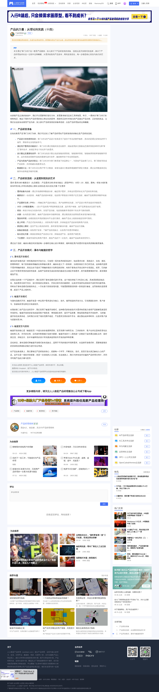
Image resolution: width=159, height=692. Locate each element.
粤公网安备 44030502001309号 (52, 686)
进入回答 (146, 586)
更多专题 (104, 575)
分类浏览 (51, 3)
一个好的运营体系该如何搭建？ (56, 598)
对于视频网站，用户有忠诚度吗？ (126, 609)
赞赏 (39, 380)
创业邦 (68, 679)
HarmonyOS (99, 3)
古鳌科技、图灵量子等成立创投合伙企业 (131, 496)
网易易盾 (54, 679)
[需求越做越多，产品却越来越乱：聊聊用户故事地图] (120, 548)
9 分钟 (105, 35)
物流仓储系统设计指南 (85, 628)
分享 (104, 411)
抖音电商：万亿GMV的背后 (75, 447)
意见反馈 (94, 666)
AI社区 (84, 3)
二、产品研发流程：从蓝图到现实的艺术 (130, 630)
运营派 (22, 683)
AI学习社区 (75, 679)
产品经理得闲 (19, 33)
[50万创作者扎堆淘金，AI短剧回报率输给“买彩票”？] (120, 515)
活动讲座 (62, 3)
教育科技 (42, 411)
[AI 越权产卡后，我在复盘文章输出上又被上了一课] (120, 532)
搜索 (111, 3)
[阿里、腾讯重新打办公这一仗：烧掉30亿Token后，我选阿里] (120, 556)
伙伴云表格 (46, 679)
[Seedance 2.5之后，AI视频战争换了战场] (120, 523)
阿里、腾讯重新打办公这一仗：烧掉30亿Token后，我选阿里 (138, 556)
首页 (33, 3)
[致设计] (80, 656)
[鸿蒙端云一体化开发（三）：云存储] (120, 540)
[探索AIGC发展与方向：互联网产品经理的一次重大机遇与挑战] (50, 472)
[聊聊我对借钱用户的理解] (50, 450)
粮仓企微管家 (29, 683)
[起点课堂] (79, 652)
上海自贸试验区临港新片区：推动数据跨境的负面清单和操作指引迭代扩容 (132, 477)
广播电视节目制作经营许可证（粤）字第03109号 (22, 688)
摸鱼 (90, 3)
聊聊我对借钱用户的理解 (23, 447)
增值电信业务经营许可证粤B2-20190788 (51, 688)
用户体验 (54, 411)
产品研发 (16, 411)
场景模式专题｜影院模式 (86, 558)
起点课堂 (16, 683)
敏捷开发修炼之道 (17, 628)
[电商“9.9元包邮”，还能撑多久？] (101, 472)
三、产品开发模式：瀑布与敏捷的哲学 (130, 634)
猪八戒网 (39, 679)
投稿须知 (86, 666)
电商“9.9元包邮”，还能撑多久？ (77, 469)
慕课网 (82, 679)
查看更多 (146, 472)
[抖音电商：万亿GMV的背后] (101, 450)
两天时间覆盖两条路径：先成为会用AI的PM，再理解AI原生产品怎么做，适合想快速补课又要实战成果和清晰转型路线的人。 (57, 40)
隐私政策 (78, 666)
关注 (29, 33)
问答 (69, 3)
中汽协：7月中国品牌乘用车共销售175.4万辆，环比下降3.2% (131, 487)
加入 (147, 435)
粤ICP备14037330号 (35, 686)
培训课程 (41, 3)
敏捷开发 (29, 411)
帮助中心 (103, 666)
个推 (59, 679)
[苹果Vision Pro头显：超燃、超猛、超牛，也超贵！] (101, 461)
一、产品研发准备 (122, 626)
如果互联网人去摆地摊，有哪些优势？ (128, 592)
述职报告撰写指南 (17, 598)
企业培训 (76, 3)
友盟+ (63, 679)
